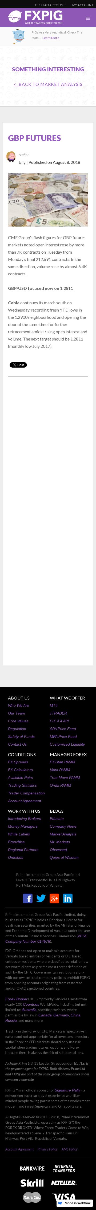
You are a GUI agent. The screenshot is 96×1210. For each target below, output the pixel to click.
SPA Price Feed (63, 729)
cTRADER (58, 713)
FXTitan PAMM (62, 762)
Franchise (16, 842)
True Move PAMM (65, 777)
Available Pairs (20, 777)
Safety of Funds (21, 736)
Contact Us (17, 744)
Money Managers (23, 826)
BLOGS (56, 810)
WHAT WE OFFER (67, 697)
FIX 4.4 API (59, 721)
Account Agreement (24, 801)
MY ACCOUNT (82, 5)
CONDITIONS (22, 754)
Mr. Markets (60, 842)
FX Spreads (18, 762)
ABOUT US (19, 697)
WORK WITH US (24, 810)
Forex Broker (16, 999)
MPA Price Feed (63, 736)
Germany (61, 1015)
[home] (31, 18)
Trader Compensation (26, 793)
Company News (63, 826)
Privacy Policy (48, 1149)
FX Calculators (20, 770)
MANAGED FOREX (68, 754)
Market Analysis (63, 834)
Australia (29, 1010)
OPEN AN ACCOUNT (50, 5)
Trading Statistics (22, 785)
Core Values (18, 721)
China (76, 1015)
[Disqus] (48, 449)
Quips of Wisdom (64, 857)
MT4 (54, 705)
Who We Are (18, 705)
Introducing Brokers (24, 818)
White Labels (19, 834)
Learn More (50, 38)
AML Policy (70, 1149)
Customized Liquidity (67, 744)
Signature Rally (67, 1090)
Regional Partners (23, 850)
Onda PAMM (60, 785)
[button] (88, 18)
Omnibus (15, 857)
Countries (31, 1004)
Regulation (17, 729)
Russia (11, 1020)
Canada (45, 1015)
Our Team (16, 713)
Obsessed (58, 850)
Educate (57, 818)
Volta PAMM (60, 770)
